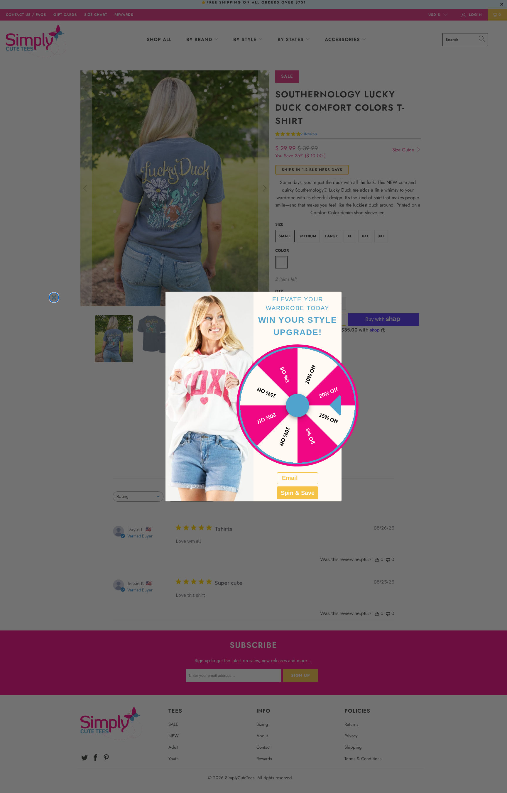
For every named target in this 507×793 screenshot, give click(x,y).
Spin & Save (298, 493)
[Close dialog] (54, 297)
